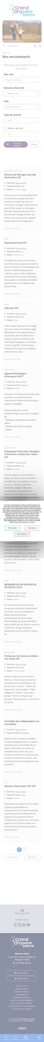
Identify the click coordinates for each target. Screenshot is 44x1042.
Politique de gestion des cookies (24, 522)
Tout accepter (12, 528)
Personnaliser (22, 534)
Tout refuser (32, 528)
